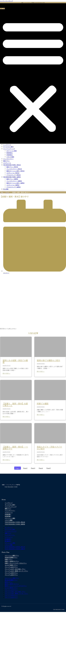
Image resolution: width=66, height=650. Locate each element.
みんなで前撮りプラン (11, 565)
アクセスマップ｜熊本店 (13, 175)
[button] (33, 75)
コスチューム (7, 163)
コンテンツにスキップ (6, 1)
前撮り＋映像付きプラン (12, 561)
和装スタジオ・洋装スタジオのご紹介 (49, 447)
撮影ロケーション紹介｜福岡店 (15, 183)
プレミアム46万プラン (11, 575)
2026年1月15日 (41, 407)
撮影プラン (6, 161)
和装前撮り (9, 153)
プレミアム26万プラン (11, 567)
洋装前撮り (9, 155)
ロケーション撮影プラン (12, 555)
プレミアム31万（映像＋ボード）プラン (16, 571)
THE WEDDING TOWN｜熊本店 (12, 165)
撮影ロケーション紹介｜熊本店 (15, 171)
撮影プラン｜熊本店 (12, 167)
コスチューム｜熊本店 (12, 173)
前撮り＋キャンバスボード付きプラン (16, 563)
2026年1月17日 (6, 365)
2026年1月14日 (41, 452)
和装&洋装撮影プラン (11, 557)
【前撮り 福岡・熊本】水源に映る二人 (15, 404)
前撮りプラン (9, 559)
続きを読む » (6, 373)
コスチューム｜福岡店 (12, 185)
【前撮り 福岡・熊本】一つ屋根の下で (15, 447)
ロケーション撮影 (11, 151)
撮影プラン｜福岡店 (12, 179)
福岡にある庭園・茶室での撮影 (15, 361)
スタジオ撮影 (10, 157)
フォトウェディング (9, 149)
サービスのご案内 (8, 147)
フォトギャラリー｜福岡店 (14, 181)
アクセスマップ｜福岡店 (13, 187)
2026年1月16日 (41, 363)
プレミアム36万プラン (11, 573)
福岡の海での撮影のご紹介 (48, 360)
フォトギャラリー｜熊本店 (14, 169)
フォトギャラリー (8, 159)
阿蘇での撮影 (42, 403)
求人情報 (5, 189)
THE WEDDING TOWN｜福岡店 (12, 177)
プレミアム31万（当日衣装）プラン (15, 569)
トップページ (7, 145)
